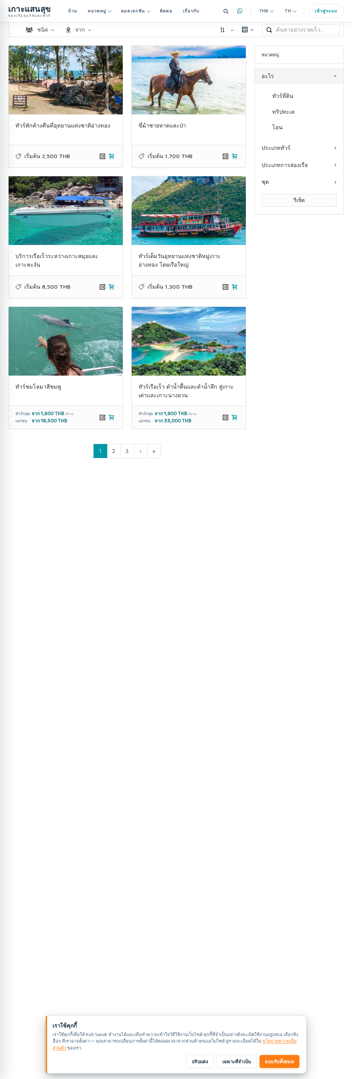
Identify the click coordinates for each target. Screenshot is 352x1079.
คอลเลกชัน (133, 10)
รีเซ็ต (299, 200)
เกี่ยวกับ (191, 10)
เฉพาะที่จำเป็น (236, 1061)
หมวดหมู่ (97, 10)
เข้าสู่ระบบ (326, 10)
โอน (277, 127)
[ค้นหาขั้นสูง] (226, 11)
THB (263, 10)
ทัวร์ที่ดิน (282, 96)
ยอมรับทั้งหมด (279, 1061)
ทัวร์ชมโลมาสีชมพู (38, 386)
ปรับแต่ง (200, 1061)
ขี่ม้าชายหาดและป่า (162, 125)
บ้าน (72, 10)
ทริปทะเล (283, 112)
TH (288, 10)
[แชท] (239, 11)
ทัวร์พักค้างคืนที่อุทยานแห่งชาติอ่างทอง (62, 125)
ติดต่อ (166, 10)
